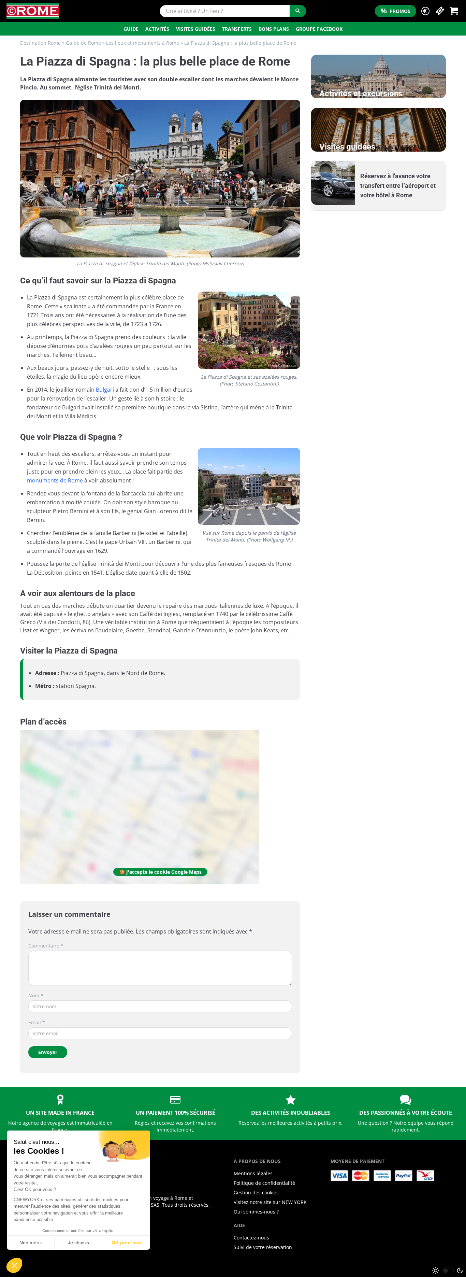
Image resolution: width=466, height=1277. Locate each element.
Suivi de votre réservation (263, 1247)
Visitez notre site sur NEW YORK (270, 1202)
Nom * (35, 995)
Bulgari (105, 389)
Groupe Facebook (319, 29)
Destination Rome (40, 43)
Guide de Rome (83, 43)
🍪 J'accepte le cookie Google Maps (160, 872)
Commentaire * (45, 945)
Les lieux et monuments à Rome (142, 43)
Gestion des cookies (256, 1192)
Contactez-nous (251, 1237)
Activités (157, 29)
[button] (425, 11)
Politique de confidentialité (264, 1183)
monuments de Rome (55, 480)
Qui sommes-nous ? (256, 1211)
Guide (131, 29)
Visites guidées (195, 29)
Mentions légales (253, 1173)
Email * (36, 1022)
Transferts (237, 29)
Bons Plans (274, 29)
